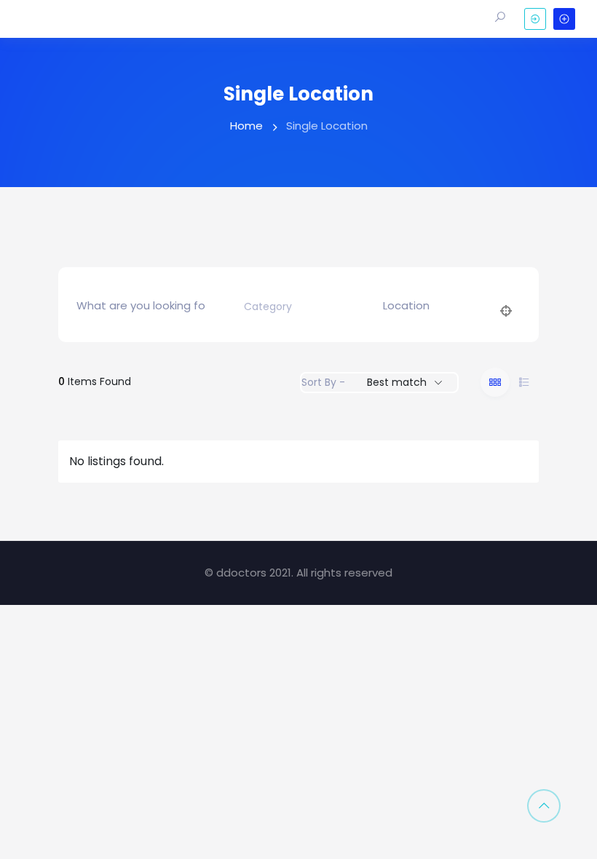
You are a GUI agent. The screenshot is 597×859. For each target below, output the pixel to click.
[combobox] (293, 306)
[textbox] (268, 306)
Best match (397, 382)
